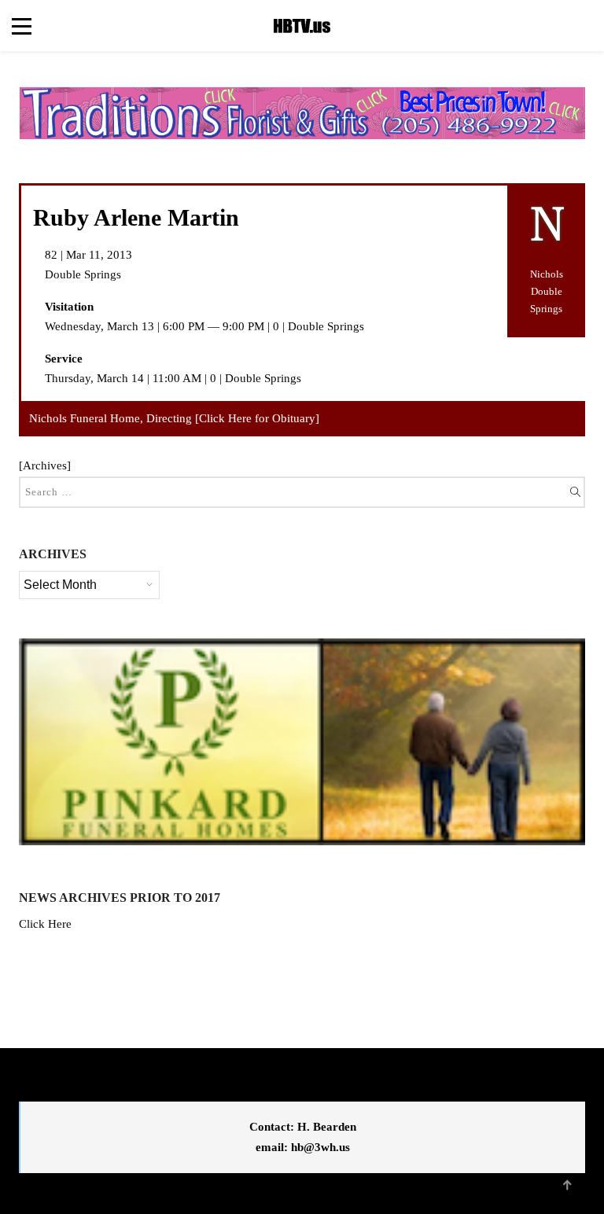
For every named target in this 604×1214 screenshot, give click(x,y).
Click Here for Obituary (257, 418)
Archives (45, 465)
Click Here (45, 924)
